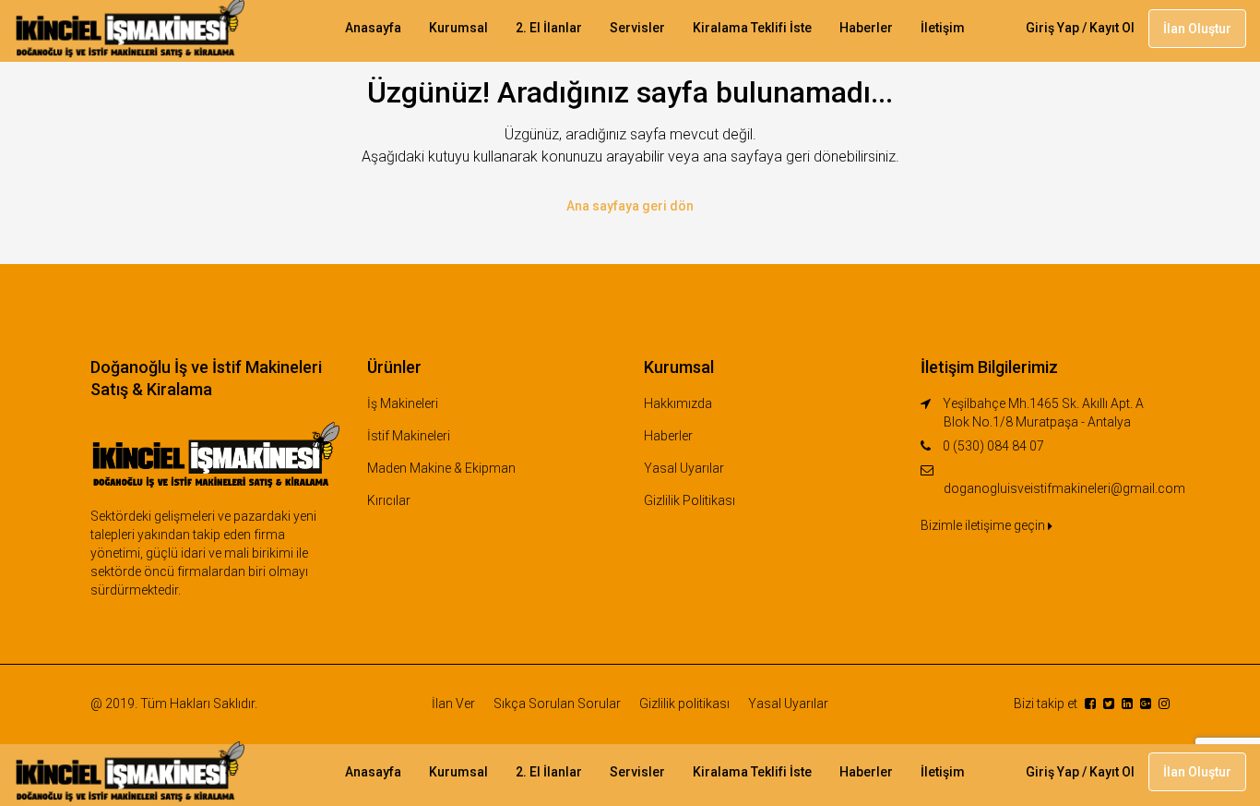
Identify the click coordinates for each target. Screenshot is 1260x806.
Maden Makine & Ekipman (441, 468)
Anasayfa (373, 27)
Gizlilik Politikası (689, 500)
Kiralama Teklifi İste (752, 27)
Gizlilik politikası (684, 703)
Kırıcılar (388, 500)
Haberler (866, 27)
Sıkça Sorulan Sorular (557, 703)
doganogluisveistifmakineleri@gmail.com (1064, 488)
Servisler (637, 27)
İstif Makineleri (408, 435)
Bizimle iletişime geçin (984, 525)
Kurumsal (458, 27)
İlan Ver (453, 703)
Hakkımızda (678, 403)
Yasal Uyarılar (684, 468)
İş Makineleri (402, 403)
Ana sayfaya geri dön (630, 205)
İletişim (943, 27)
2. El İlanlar (549, 27)
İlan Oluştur (1197, 28)
